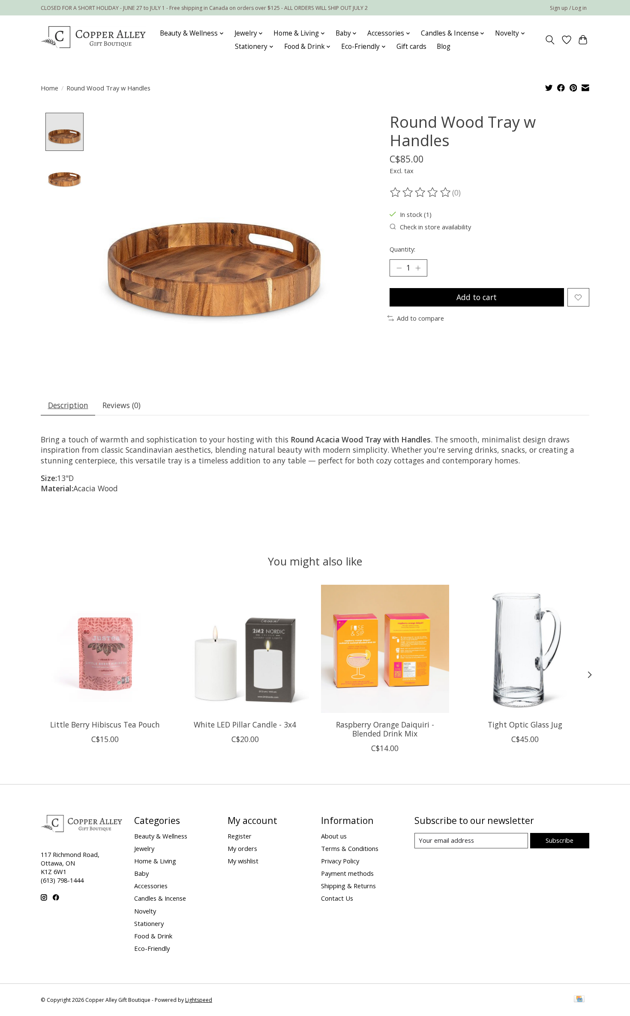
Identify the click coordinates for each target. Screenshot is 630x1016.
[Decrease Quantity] (399, 268)
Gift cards (411, 46)
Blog (443, 46)
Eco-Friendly (152, 948)
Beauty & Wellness (160, 836)
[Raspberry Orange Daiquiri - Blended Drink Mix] (385, 649)
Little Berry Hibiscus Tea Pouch (105, 724)
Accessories (151, 885)
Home (49, 88)
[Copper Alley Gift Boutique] (93, 39)
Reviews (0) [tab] (121, 405)
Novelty (145, 911)
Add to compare (420, 318)
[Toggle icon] (550, 40)
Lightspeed (198, 1000)
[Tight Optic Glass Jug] (525, 649)
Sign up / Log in (568, 8)
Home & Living (155, 861)
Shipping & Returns (348, 885)
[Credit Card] (579, 999)
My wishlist (243, 861)
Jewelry (144, 848)
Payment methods (347, 873)
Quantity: (402, 249)
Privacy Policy (340, 861)
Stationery (149, 923)
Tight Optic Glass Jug (525, 724)
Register (240, 836)
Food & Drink (153, 936)
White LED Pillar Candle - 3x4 (245, 724)
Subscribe (559, 840)
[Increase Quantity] (418, 268)
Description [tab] (68, 405)
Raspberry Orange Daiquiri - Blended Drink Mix (385, 729)
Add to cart (476, 297)
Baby (141, 873)
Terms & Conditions (349, 848)
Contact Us (337, 898)
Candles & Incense (160, 898)
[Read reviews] (421, 192)
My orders (242, 848)
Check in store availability (435, 226)
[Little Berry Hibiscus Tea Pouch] (105, 649)
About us (334, 836)
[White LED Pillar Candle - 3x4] (245, 649)
